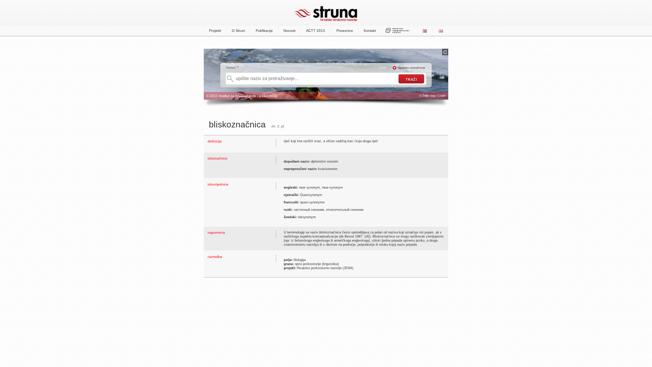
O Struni (238, 31)
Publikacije (264, 31)
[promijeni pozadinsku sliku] (445, 52)
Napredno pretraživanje (411, 67)
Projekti (215, 31)
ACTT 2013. (316, 31)
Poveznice (344, 31)
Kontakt (370, 31)
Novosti (289, 31)
